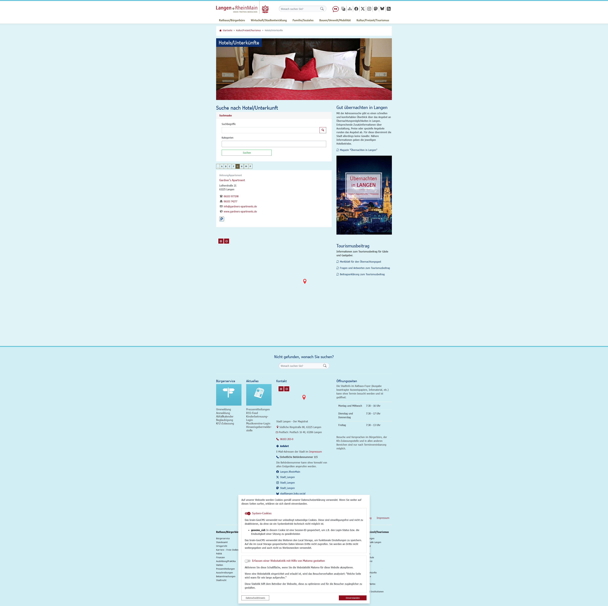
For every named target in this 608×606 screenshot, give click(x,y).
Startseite (227, 30)
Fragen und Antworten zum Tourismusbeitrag (365, 267)
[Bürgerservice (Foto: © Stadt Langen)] (228, 395)
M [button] (246, 166)
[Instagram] (369, 8)
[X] (363, 8)
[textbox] (228, 144)
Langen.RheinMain (290, 471)
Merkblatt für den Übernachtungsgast (360, 261)
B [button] (225, 166)
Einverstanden (353, 598)
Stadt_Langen (287, 477)
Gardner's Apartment (232, 180)
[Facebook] (356, 8)
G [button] (237, 166)
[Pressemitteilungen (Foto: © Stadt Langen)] (259, 395)
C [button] (229, 166)
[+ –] (305, 283)
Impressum (315, 451)
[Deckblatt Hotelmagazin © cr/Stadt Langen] (364, 195)
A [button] (221, 166)
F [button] (233, 166)
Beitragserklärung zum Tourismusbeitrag (362, 274)
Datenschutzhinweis (255, 598)
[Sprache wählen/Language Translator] (343, 8)
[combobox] (274, 144)
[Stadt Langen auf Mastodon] (376, 8)
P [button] (250, 166)
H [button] (241, 166)
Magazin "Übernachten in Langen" (358, 149)
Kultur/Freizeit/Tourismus (248, 30)
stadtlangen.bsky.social (292, 493)
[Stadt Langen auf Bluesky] (382, 8)
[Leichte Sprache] (335, 8)
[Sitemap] (350, 8)
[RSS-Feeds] (389, 8)
